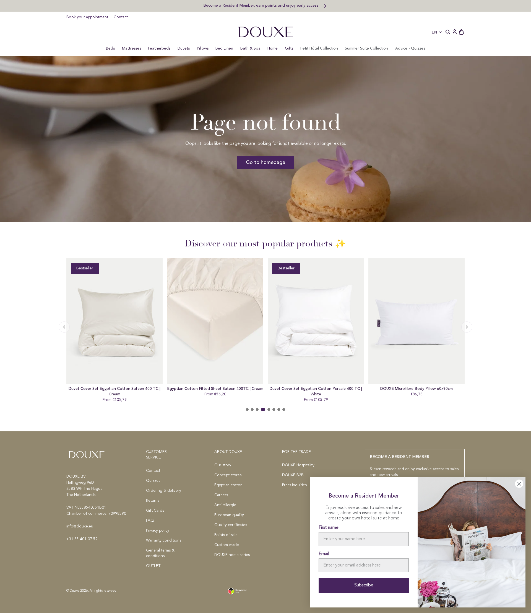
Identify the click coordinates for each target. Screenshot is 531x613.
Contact (121, 17)
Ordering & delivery (163, 491)
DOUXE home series (232, 555)
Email (324, 554)
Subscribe (363, 585)
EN (434, 32)
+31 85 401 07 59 (82, 539)
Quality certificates (230, 525)
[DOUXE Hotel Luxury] (265, 32)
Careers (221, 495)
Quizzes (153, 481)
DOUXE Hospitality (298, 465)
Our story (222, 465)
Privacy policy (157, 530)
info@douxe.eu (79, 526)
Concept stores (227, 475)
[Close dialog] (519, 484)
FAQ (150, 520)
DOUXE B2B (293, 475)
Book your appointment (87, 17)
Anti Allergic (225, 505)
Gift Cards (155, 510)
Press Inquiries (294, 485)
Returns (152, 501)
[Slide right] (64, 327)
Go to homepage (265, 162)
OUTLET (153, 566)
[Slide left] (466, 327)
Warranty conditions (163, 540)
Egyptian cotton (228, 485)
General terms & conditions (160, 553)
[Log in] (454, 32)
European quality (229, 515)
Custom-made (226, 545)
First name (329, 528)
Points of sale (226, 535)
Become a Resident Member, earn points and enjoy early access (261, 5)
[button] (448, 32)
